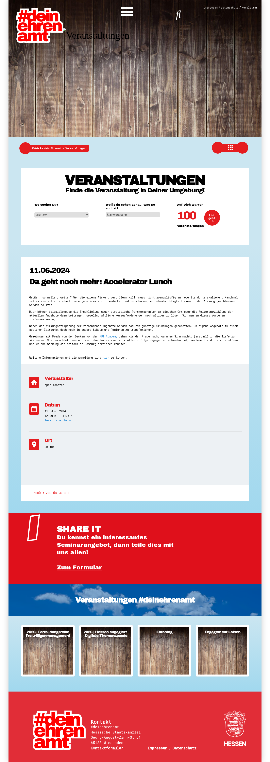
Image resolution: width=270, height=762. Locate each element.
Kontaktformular (107, 748)
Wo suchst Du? (46, 204)
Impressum (210, 7)
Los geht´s (211, 218)
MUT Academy (108, 336)
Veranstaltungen (75, 148)
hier (106, 357)
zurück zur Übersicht (51, 493)
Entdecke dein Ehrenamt (48, 148)
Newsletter (250, 7)
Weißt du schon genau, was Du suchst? (130, 206)
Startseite (59, 730)
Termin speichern (58, 420)
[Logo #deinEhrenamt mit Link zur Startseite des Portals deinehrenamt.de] (39, 25)
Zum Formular (79, 567)
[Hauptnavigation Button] (127, 11)
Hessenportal (235, 728)
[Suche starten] (178, 13)
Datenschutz (229, 7)
